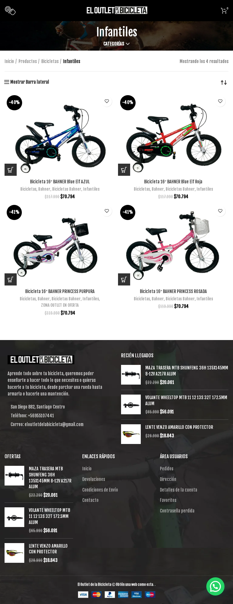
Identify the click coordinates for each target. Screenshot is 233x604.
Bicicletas (50, 61)
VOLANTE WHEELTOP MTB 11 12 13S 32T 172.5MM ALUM (186, 400)
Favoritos (168, 500)
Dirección (168, 479)
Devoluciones (93, 479)
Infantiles (91, 189)
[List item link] (58, 415)
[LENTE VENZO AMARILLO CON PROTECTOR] (131, 434)
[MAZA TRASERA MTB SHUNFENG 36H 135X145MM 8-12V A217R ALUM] (131, 375)
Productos (28, 61)
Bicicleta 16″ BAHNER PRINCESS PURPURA (60, 291)
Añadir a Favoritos (106, 101)
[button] (11, 170)
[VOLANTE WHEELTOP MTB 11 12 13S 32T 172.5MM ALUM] (131, 405)
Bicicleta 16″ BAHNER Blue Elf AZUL (59, 181)
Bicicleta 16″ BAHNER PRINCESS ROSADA (173, 291)
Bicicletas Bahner (66, 189)
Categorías (113, 44)
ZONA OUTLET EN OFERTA (60, 305)
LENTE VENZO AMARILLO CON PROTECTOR (179, 427)
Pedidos (166, 468)
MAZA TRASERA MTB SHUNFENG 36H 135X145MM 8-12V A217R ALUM (186, 370)
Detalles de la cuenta (178, 489)
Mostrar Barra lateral (29, 82)
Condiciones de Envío (100, 489)
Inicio (9, 61)
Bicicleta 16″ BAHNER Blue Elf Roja (173, 181)
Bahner (44, 189)
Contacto (90, 500)
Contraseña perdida (177, 510)
